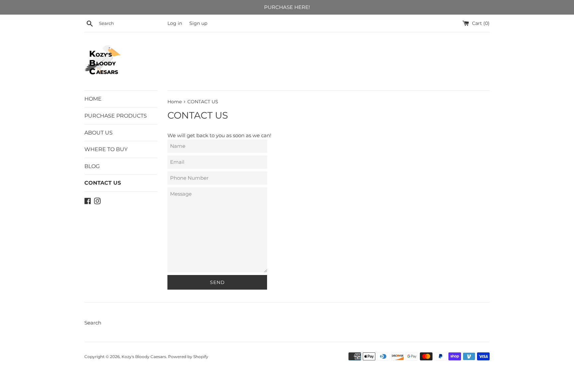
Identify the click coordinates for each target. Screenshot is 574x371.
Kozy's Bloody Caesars (144, 356)
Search (92, 323)
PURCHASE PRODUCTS (115, 116)
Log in (174, 23)
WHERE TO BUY (106, 149)
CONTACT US (102, 183)
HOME (93, 99)
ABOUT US (98, 133)
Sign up (198, 23)
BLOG (92, 166)
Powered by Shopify (188, 356)
